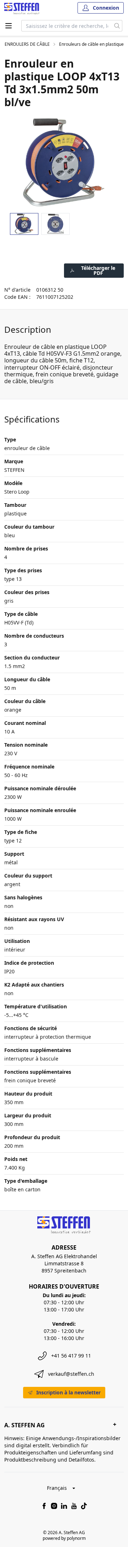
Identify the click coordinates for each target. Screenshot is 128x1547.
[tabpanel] (64, 162)
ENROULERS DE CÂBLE (27, 44)
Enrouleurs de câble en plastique (91, 44)
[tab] (24, 224)
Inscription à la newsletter (68, 1392)
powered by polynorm (64, 1538)
